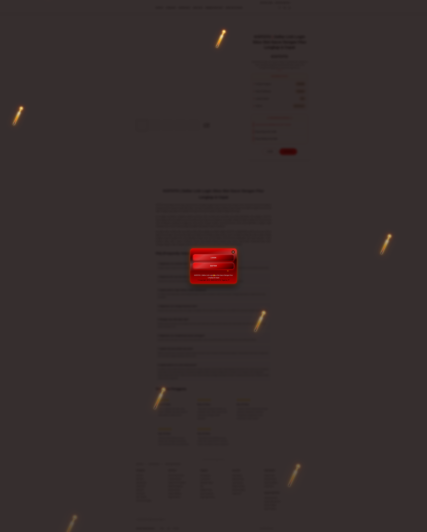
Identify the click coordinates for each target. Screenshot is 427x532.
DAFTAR (213, 266)
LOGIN (213, 258)
